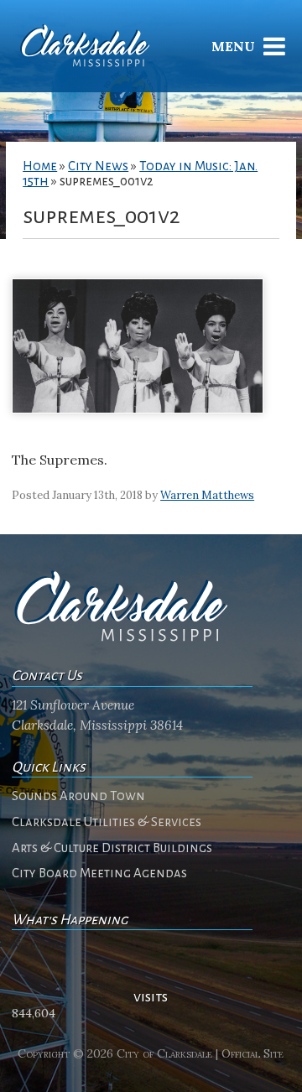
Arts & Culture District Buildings (112, 848)
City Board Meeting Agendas (99, 873)
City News (98, 166)
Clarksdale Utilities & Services (106, 822)
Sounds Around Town (78, 796)
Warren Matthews (207, 495)
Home (40, 166)
